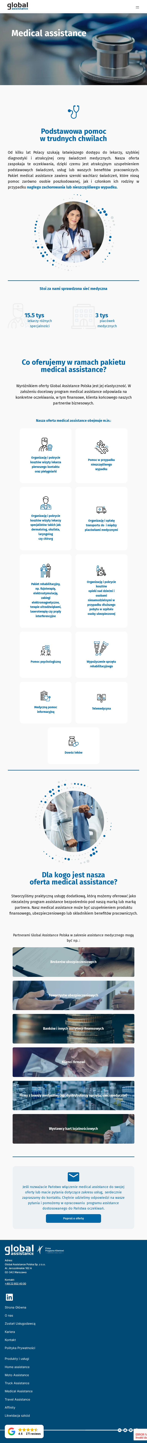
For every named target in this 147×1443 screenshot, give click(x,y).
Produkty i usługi (17, 1359)
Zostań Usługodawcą (20, 1323)
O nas (9, 1315)
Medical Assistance (19, 1391)
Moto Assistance (17, 1375)
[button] (24, 1431)
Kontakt (10, 1340)
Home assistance (17, 1367)
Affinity (10, 1407)
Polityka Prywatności (20, 1348)
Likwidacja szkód (17, 1415)
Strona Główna (15, 1307)
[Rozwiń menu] (137, 7)
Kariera (10, 1332)
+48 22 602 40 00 (15, 1283)
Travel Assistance (17, 1399)
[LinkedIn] (9, 1297)
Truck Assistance (17, 1383)
